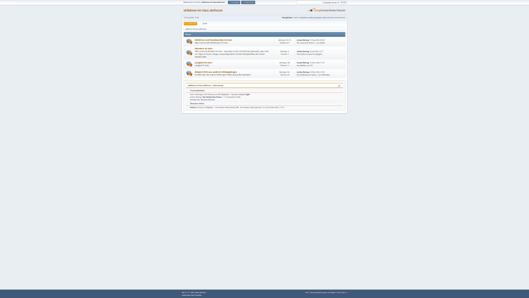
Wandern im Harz (203, 48)
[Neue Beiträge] (189, 41)
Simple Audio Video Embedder (192, 295)
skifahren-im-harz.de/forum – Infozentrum (205, 85)
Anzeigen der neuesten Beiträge (202, 100)
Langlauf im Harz (203, 62)
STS (311, 65)
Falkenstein (325, 75)
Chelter (322, 43)
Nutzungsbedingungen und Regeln (323, 292)
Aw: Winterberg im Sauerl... (307, 75)
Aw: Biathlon (301, 65)
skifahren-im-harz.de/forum (203, 10)
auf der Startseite (314, 17)
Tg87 (248, 94)
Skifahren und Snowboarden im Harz (213, 39)
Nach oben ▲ (342, 292)
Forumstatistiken (197, 91)
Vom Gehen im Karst (304, 54)
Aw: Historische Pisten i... (306, 43)
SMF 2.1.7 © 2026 (188, 292)
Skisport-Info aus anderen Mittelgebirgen (216, 71)
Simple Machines (200, 292)
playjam (319, 54)
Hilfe (307, 292)
